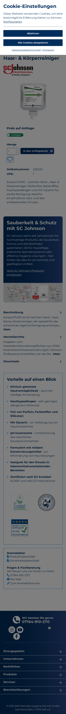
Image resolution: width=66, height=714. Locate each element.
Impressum (48, 50)
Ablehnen (33, 33)
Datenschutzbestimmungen (26, 50)
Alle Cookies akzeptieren (33, 42)
